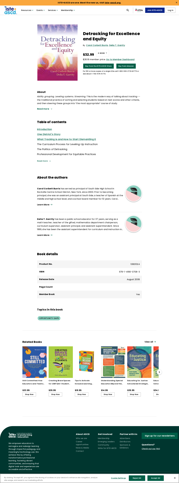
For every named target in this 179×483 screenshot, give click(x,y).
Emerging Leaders (106, 441)
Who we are (81, 438)
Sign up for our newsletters (160, 435)
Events (40, 10)
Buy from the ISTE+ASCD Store (98, 66)
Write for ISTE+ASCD (107, 448)
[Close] (175, 478)
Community (103, 445)
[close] (176, 2)
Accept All (155, 478)
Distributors (125, 441)
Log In (170, 10)
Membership (67, 10)
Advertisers (125, 438)
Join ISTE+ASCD (154, 10)
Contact (80, 451)
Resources (26, 10)
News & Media (82, 447)
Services (52, 10)
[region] (89, 478)
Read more (42, 161)
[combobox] (102, 53)
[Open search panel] (127, 10)
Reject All (137, 478)
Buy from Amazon (126, 66)
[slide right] (159, 372)
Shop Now (29, 394)
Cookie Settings (118, 478)
